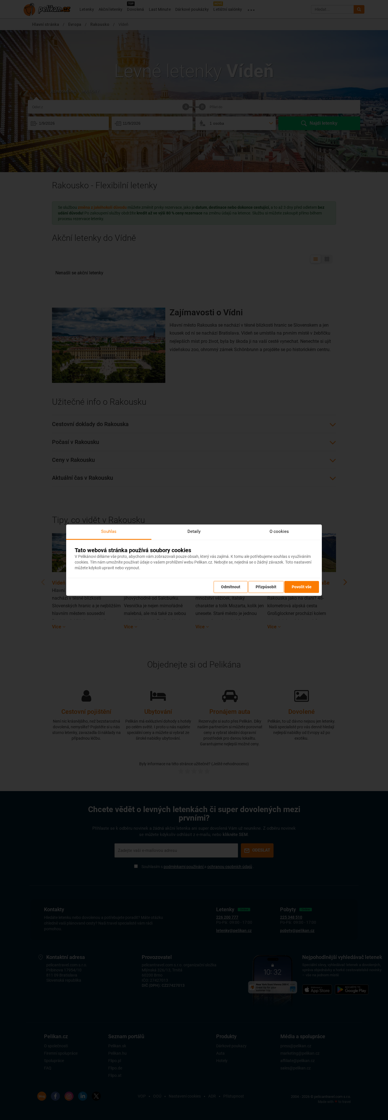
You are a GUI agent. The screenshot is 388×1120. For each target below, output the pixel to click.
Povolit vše (302, 587)
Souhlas (108, 531)
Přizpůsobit (266, 587)
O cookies (279, 531)
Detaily (194, 531)
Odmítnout (230, 587)
